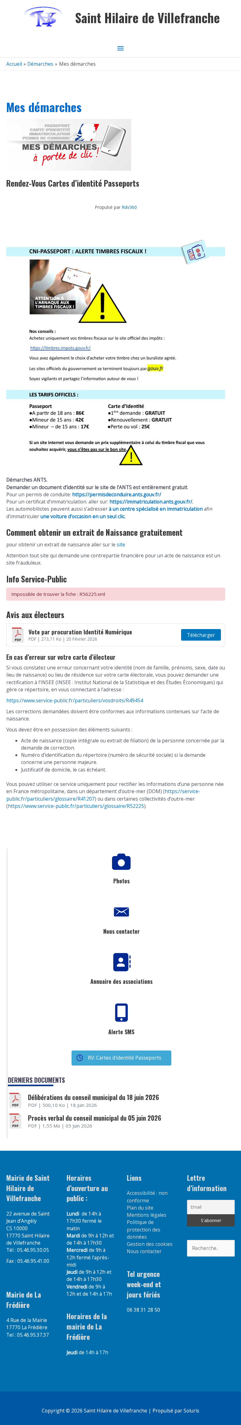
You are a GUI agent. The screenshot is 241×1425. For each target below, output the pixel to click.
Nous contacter (121, 931)
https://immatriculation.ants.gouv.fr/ (151, 501)
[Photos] (121, 862)
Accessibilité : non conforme (147, 1197)
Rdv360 (129, 207)
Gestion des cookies (150, 1244)
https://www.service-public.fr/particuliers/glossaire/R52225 (76, 806)
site (120, 544)
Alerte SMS (121, 1032)
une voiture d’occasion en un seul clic (82, 516)
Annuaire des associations (121, 981)
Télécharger (201, 635)
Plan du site (140, 1207)
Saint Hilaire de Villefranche (147, 17)
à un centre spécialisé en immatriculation (156, 508)
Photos (121, 881)
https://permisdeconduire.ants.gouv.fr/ (116, 494)
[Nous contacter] (121, 912)
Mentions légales (146, 1214)
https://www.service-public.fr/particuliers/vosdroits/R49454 (74, 700)
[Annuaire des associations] (121, 962)
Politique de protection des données (143, 1229)
